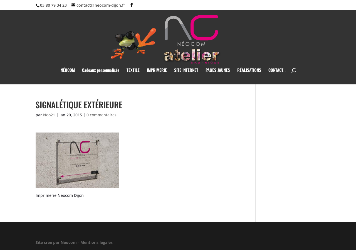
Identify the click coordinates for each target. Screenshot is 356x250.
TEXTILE (133, 70)
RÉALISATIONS (249, 70)
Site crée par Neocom (56, 242)
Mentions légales (96, 242)
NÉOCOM (68, 70)
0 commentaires (101, 114)
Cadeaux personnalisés (100, 70)
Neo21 (49, 114)
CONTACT (275, 70)
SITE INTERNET (186, 70)
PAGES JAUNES (218, 70)
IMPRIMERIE (157, 70)
